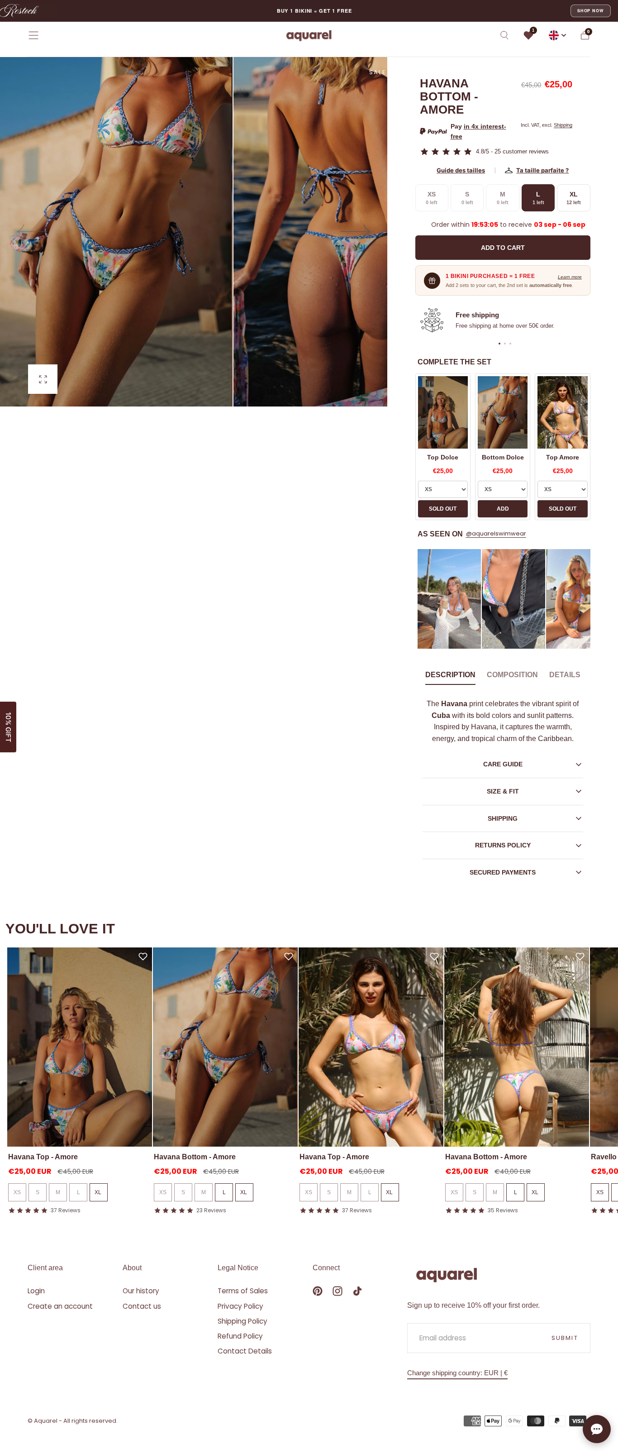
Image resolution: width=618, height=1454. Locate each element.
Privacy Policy (240, 1306)
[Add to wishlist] (142, 956)
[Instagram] (337, 1291)
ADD (503, 509)
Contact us (142, 1306)
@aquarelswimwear (496, 533)
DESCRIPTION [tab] (450, 675)
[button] (33, 35)
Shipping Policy (242, 1321)
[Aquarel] (446, 1275)
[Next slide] (356, 232)
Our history (141, 1291)
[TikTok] (357, 1291)
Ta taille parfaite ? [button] (542, 170)
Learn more (570, 276)
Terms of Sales (243, 1291)
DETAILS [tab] (564, 675)
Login (36, 1291)
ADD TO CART (503, 247)
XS (17, 1192)
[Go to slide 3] (510, 343)
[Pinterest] (318, 1291)
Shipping (563, 125)
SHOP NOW (590, 11)
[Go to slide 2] (505, 343)
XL (99, 1192)
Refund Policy (240, 1336)
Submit (564, 1338)
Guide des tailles (461, 170)
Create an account (60, 1306)
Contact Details (245, 1351)
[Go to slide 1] (499, 343)
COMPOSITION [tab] (512, 675)
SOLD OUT (442, 509)
